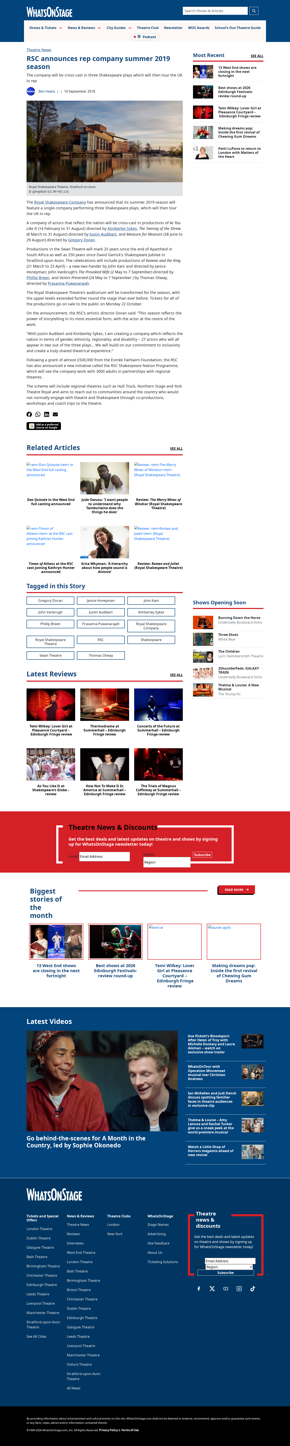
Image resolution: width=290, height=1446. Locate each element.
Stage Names (158, 1224)
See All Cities (36, 1336)
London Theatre (39, 1228)
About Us (155, 1252)
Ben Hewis (46, 91)
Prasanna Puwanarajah (68, 283)
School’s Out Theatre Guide (238, 27)
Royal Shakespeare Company (60, 202)
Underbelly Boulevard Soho (240, 622)
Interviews (75, 1243)
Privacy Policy (108, 1430)
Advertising (157, 1234)
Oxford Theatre (79, 1364)
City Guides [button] (117, 27)
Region (149, 854)
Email (74, 856)
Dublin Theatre (39, 1238)
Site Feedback (159, 1243)
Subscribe (202, 854)
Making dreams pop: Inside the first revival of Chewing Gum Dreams (234, 973)
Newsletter (173, 27)
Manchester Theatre (43, 1312)
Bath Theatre (37, 1256)
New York (114, 1234)
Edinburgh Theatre (42, 1284)
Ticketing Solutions (163, 1262)
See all (176, 448)
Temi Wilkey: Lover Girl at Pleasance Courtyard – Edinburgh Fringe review (174, 976)
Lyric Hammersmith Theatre (240, 656)
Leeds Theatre (38, 1294)
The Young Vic (229, 694)
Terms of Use (130, 1430)
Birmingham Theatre (43, 1266)
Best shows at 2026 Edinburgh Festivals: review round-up (115, 971)
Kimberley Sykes (122, 228)
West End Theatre (81, 1252)
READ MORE (234, 889)
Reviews (73, 1234)
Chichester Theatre (42, 1275)
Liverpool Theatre (41, 1303)
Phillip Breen (38, 277)
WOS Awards (199, 27)
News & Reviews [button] (82, 27)
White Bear (227, 639)
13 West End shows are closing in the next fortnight (56, 971)
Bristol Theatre (79, 1289)
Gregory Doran (81, 239)
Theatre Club (148, 27)
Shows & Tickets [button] (43, 27)
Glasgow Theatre (40, 1247)
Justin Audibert (103, 234)
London (113, 1224)
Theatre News (39, 49)
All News (73, 1388)
